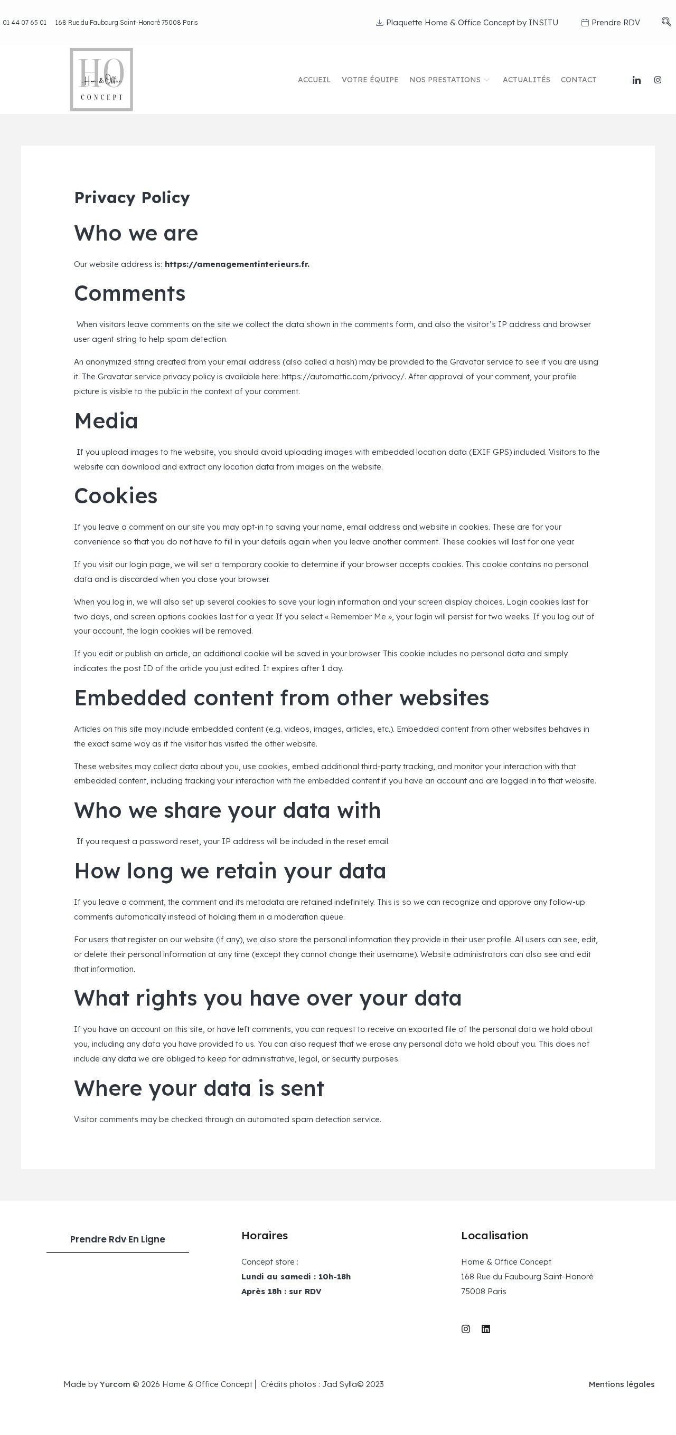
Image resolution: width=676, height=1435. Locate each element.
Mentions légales (622, 1384)
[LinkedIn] (637, 80)
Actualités (526, 79)
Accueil (314, 79)
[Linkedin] (486, 1329)
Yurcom (115, 1384)
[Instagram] (658, 80)
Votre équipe (370, 79)
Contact (579, 79)
